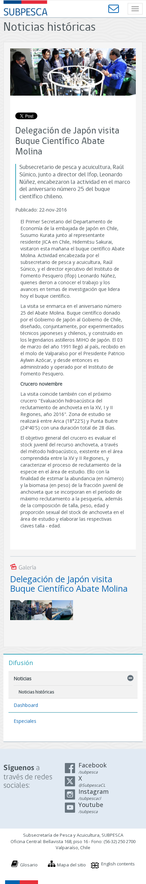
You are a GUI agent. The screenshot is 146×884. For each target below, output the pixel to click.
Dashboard (26, 705)
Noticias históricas (36, 692)
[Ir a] (41, 610)
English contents (118, 864)
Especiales (25, 721)
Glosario (29, 865)
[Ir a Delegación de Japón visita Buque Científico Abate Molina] (20, 610)
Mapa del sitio (71, 865)
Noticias (23, 678)
